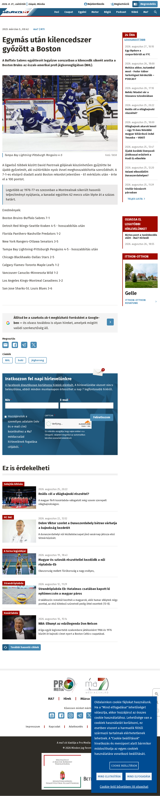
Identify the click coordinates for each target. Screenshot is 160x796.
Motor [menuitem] (95, 11)
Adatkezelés (76, 726)
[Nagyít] (156, 694)
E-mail (64, 400)
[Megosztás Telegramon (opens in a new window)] (24, 345)
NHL (7, 360)
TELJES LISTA (135, 198)
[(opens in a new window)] (52, 715)
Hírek (67, 699)
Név (7, 400)
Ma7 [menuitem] (145, 11)
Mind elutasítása (109, 776)
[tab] (130, 35)
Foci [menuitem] (56, 11)
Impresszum (33, 726)
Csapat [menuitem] (68, 11)
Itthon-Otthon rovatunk (135, 302)
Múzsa (85, 699)
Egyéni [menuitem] (82, 11)
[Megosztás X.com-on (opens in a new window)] (33, 345)
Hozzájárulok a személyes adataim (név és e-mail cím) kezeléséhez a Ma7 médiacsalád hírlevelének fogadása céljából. (23, 431)
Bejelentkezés (96, 4)
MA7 (51, 699)
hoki (20, 360)
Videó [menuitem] (134, 11)
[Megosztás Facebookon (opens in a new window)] (15, 345)
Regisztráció (121, 4)
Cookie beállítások (124, 765)
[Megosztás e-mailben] (5, 345)
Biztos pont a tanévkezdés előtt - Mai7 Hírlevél (141, 236)
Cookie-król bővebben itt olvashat (124, 786)
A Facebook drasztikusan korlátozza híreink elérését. (39, 385)
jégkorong (37, 360)
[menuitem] (155, 12)
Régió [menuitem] (107, 11)
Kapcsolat (54, 726)
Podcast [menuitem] (121, 11)
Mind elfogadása (138, 776)
